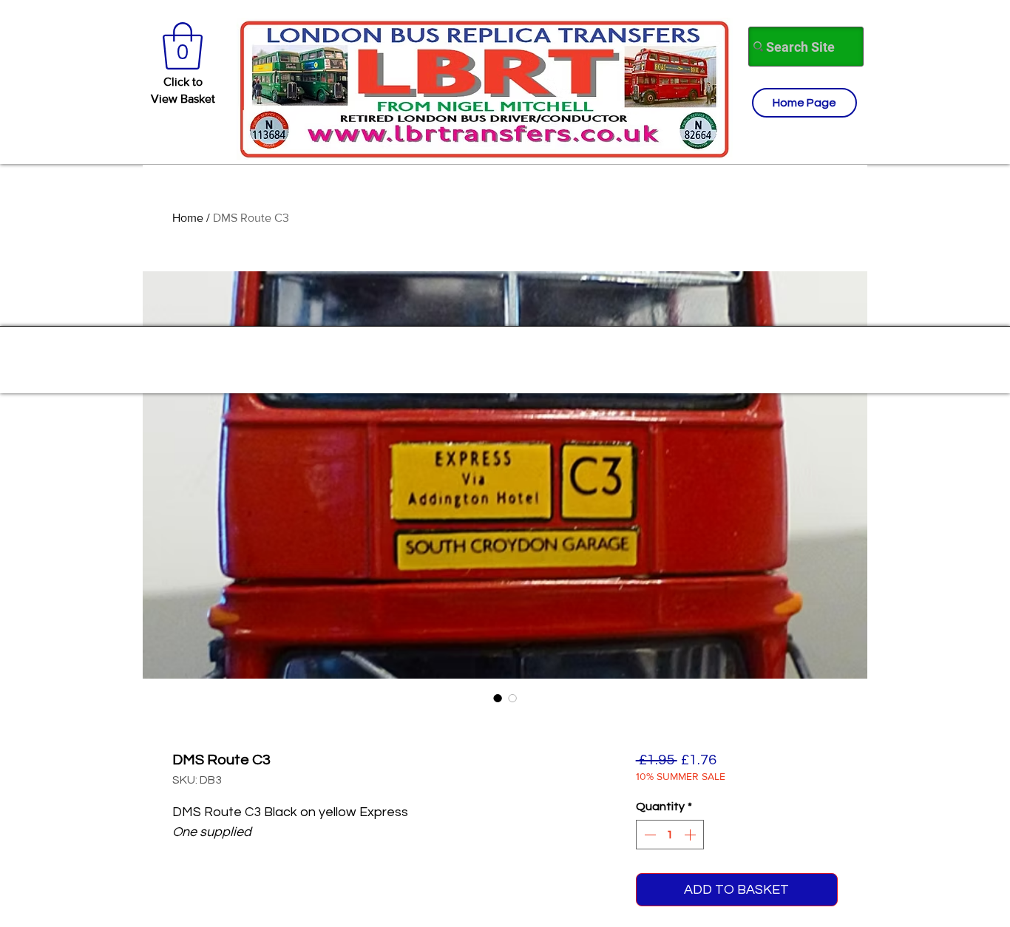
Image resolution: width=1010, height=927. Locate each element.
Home (187, 217)
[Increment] (691, 835)
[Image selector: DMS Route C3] (497, 697)
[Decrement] (648, 835)
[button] (183, 45)
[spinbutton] (670, 835)
